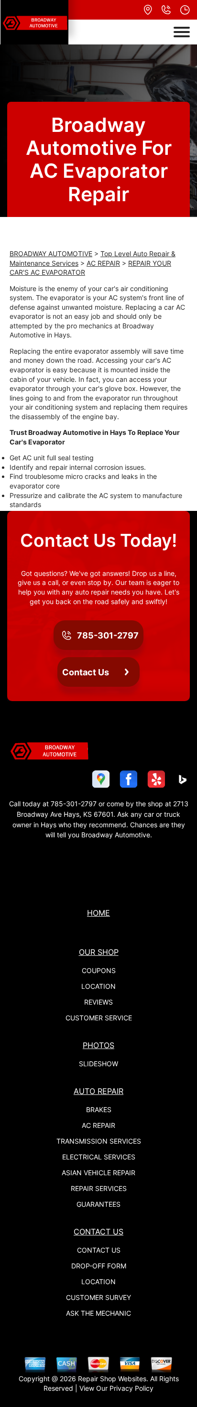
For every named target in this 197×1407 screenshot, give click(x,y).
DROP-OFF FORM (98, 1266)
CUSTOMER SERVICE (99, 1018)
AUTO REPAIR (98, 1091)
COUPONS (99, 970)
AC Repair (98, 1125)
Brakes (98, 1109)
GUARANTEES (98, 1204)
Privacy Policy (131, 1388)
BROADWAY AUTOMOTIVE (51, 253)
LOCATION (98, 986)
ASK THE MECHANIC (98, 1313)
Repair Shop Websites (112, 1379)
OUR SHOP (99, 952)
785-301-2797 (74, 804)
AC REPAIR (103, 263)
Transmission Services (98, 1141)
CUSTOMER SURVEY (98, 1297)
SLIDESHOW (98, 1064)
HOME (98, 913)
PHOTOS (98, 1045)
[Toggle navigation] (182, 32)
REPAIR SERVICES (99, 1188)
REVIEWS (98, 1002)
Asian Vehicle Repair (98, 1173)
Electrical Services (98, 1157)
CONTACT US (98, 1231)
